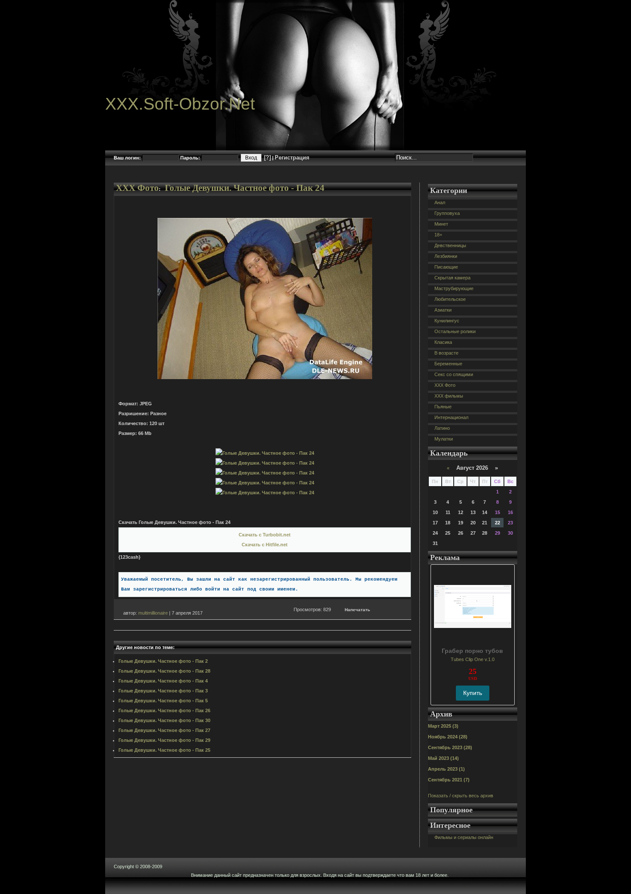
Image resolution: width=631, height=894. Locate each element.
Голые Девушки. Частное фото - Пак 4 (163, 680)
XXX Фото (137, 188)
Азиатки (443, 309)
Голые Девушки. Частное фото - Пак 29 (164, 740)
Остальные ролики (455, 331)
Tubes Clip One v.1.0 (472, 659)
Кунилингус (446, 320)
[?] (267, 157)
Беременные (448, 363)
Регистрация (292, 157)
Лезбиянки (445, 256)
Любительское (450, 299)
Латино (442, 428)
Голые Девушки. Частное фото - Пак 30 (164, 720)
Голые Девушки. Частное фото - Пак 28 (164, 671)
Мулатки (443, 438)
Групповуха (447, 213)
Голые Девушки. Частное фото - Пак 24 (245, 188)
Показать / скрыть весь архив (460, 795)
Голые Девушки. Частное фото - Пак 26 (164, 710)
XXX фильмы (448, 395)
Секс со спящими (453, 374)
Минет (441, 224)
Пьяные (443, 406)
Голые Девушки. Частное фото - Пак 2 (163, 661)
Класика (443, 342)
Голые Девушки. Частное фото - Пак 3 (163, 690)
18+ (438, 234)
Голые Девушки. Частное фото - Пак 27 (164, 730)
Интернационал (451, 417)
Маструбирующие (453, 288)
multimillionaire (153, 612)
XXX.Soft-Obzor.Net (180, 104)
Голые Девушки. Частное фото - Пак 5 (163, 700)
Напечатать (357, 609)
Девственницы (450, 245)
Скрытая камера (452, 277)
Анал (439, 202)
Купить (472, 692)
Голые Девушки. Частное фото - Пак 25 (164, 750)
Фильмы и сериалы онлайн (463, 837)
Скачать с (265, 534)
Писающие (446, 266)
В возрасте (446, 352)
